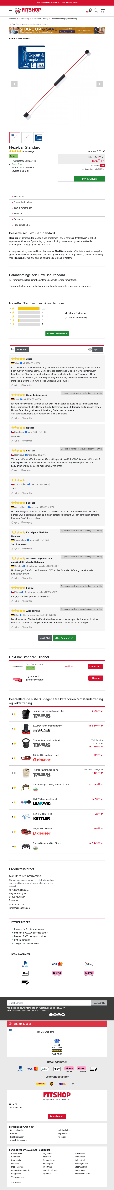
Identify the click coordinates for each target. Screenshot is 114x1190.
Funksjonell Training (40, 19)
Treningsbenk (49, 1160)
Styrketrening (24, 19)
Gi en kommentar (57, 333)
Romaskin (15, 1157)
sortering (21, 349)
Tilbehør (18, 213)
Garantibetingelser (23, 202)
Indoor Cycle (80, 1160)
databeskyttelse (65, 1130)
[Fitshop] (28, 10)
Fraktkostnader (17, 1137)
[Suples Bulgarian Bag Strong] (26, 846)
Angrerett (62, 1137)
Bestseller (18, 219)
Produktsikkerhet (22, 225)
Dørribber (47, 1174)
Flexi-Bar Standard (45, 1032)
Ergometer (47, 1153)
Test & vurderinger (23, 208)
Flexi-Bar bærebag (34, 664)
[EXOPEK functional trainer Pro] (26, 728)
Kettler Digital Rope (42, 814)
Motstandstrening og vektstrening (64, 19)
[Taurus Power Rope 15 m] (26, 772)
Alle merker (16, 1183)
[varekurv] (103, 10)
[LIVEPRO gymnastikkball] (26, 802)
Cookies (13, 1133)
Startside (12, 19)
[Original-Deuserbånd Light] (26, 758)
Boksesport (48, 1163)
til (16, 1107)
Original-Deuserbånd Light (46, 755)
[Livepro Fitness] (41, 804)
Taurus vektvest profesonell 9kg (48, 711)
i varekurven (89, 179)
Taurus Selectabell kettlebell (46, 740)
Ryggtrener (16, 1174)
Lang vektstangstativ (20, 1170)
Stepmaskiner (81, 1167)
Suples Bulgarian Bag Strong (47, 843)
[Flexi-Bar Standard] (21, 1032)
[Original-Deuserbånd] (26, 831)
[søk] (96, 11)
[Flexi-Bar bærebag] (18, 666)
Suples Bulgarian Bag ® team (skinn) (51, 784)
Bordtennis (16, 1160)
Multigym (47, 1157)
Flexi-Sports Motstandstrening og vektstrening (30, 24)
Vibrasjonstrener (18, 1177)
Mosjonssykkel (17, 1167)
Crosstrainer (16, 1153)
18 (43, 308)
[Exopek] (41, 731)
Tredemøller (80, 1153)
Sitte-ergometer (81, 1163)
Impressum (63, 1133)
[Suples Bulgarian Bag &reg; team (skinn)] (26, 787)
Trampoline (80, 1157)
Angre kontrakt (57, 1116)
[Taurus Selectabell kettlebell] (26, 743)
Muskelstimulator (82, 1174)
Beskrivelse (19, 196)
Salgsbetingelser (17, 1130)
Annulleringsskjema (18, 1140)
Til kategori (95, 678)
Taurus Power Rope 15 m (45, 769)
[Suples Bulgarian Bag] (41, 789)
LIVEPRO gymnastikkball (45, 799)
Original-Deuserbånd (43, 828)
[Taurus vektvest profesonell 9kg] (26, 714)
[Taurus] (41, 716)
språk (97, 349)
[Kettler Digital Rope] (26, 816)
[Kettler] (41, 819)
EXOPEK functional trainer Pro (48, 725)
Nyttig (16, 385)
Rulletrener (47, 1167)
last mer (45, 638)
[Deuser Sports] (41, 760)
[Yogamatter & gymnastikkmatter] (18, 678)
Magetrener (80, 1170)
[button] (14, 137)
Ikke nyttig (27, 385)
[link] (25, 964)
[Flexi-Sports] (19, 38)
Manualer (15, 1163)
